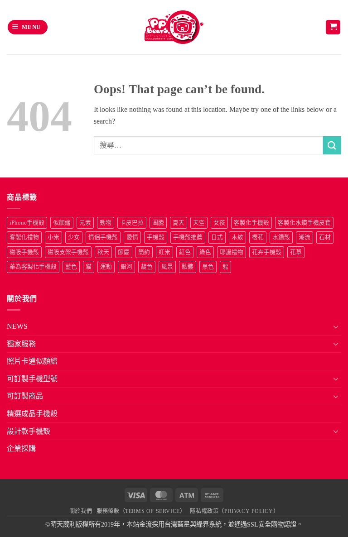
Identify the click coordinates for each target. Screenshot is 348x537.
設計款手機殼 (28, 431)
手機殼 (155, 237)
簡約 (144, 252)
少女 (74, 237)
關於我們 (80, 511)
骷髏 (187, 267)
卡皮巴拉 (132, 223)
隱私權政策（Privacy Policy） (234, 511)
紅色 (185, 252)
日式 (217, 237)
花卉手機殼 (266, 252)
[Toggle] (335, 326)
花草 (296, 252)
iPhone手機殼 (27, 223)
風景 (167, 267)
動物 (105, 223)
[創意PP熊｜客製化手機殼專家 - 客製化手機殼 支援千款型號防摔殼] (174, 27)
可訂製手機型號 (32, 379)
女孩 (219, 223)
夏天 (178, 223)
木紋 (237, 237)
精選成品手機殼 (32, 413)
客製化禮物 (24, 237)
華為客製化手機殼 (33, 267)
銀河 (126, 267)
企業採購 (21, 448)
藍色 (71, 267)
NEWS (17, 326)
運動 (106, 267)
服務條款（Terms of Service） (141, 511)
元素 (85, 223)
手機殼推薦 (188, 237)
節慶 (124, 252)
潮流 (304, 237)
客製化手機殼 (251, 223)
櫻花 (258, 237)
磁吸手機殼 (24, 252)
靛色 (147, 267)
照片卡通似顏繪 (32, 361)
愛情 (132, 237)
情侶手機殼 (103, 237)
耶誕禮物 (231, 252)
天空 (199, 223)
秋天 (103, 252)
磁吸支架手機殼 (68, 252)
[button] (28, 27)
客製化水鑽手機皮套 (304, 223)
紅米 (164, 252)
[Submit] (332, 145)
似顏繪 (62, 223)
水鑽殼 (281, 237)
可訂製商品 (25, 396)
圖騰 (158, 223)
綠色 (205, 252)
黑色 (208, 267)
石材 (325, 237)
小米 (53, 237)
